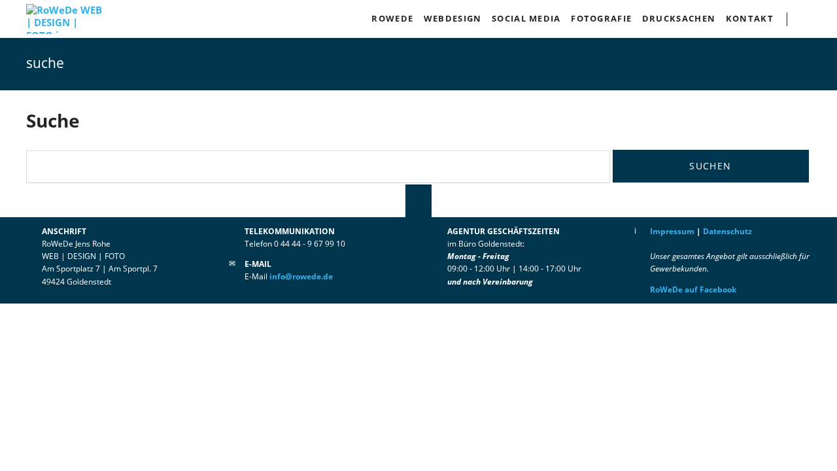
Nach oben (418, 200)
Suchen (710, 166)
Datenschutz (727, 231)
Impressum (672, 231)
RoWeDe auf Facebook (693, 289)
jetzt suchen (812, 19)
